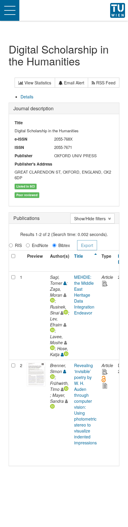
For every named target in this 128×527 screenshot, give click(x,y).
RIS (18, 245)
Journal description (33, 108)
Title (78, 256)
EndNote (40, 245)
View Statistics (37, 83)
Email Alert (73, 83)
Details (27, 97)
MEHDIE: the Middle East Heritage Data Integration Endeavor (84, 295)
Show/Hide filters (91, 218)
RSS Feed (105, 83)
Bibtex (64, 245)
